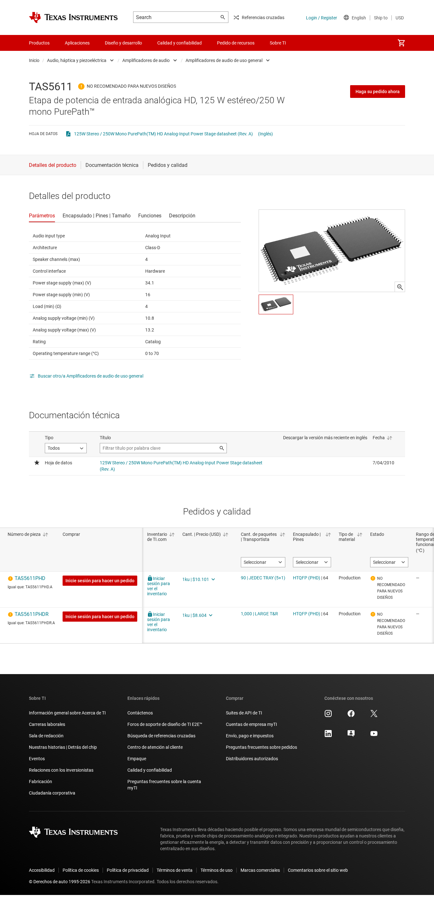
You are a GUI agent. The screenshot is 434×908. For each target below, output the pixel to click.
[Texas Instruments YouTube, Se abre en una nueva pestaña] (374, 735)
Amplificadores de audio (146, 60)
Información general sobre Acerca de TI (67, 712)
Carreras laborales (47, 724)
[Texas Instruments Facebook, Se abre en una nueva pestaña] (351, 715)
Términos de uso (216, 870)
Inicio (34, 60)
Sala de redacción (46, 735)
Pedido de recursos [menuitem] (235, 42)
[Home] (73, 17)
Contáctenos (140, 712)
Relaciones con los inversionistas (61, 770)
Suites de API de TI (244, 712)
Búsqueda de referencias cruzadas (161, 735)
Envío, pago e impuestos (250, 735)
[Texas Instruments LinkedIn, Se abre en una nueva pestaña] (328, 735)
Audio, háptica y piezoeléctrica (76, 60)
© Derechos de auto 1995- (59, 881)
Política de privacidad (128, 870)
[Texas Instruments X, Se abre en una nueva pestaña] (374, 715)
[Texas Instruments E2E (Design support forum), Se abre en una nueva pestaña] (351, 735)
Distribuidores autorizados (252, 758)
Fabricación (40, 781)
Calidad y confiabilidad (149, 770)
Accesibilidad (42, 870)
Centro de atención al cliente (155, 747)
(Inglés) (265, 133)
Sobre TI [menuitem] (278, 42)
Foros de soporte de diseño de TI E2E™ (164, 724)
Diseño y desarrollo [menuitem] (123, 42)
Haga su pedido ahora (378, 91)
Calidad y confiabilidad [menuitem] (179, 42)
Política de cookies (81, 870)
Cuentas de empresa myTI (251, 724)
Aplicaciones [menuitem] (77, 42)
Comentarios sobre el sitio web (318, 870)
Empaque (136, 758)
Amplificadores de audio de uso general (224, 60)
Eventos (37, 758)
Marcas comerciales (260, 870)
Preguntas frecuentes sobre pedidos (261, 747)
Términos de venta (175, 870)
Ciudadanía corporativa (52, 792)
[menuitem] (401, 43)
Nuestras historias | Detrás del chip (63, 747)
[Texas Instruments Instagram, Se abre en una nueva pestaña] (328, 715)
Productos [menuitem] (39, 42)
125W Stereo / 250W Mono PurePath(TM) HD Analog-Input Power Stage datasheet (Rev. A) (163, 133)
